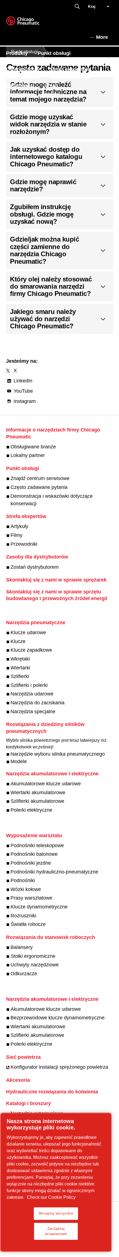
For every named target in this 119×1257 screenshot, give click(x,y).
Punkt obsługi (54, 53)
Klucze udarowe (28, 632)
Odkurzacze (24, 973)
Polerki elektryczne (31, 810)
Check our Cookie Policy (51, 1197)
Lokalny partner (28, 455)
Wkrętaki (20, 659)
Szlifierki (20, 676)
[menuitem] (22, 53)
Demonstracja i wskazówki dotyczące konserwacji (52, 499)
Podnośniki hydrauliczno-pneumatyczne (54, 872)
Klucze (18, 641)
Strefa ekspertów (70, 69)
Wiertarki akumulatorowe (38, 792)
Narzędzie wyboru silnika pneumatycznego (58, 754)
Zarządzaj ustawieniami (56, 1231)
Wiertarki (20, 668)
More (102, 37)
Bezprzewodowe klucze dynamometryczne (58, 1017)
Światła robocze (28, 924)
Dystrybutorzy (23, 69)
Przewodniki (24, 544)
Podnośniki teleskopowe (37, 845)
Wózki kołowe (26, 889)
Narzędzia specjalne (33, 711)
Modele (19, 761)
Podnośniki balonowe (34, 854)
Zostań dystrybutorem (35, 567)
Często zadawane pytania (39, 487)
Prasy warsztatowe (31, 898)
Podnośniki (23, 880)
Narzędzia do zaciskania (37, 702)
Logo (29, 22)
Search (77, 6)
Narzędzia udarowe (32, 694)
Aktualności (20, 85)
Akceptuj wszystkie (56, 1213)
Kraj (91, 6)
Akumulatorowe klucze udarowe (46, 783)
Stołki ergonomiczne (33, 956)
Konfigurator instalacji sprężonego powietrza (59, 1067)
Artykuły (19, 526)
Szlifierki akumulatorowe (37, 801)
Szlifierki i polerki (29, 685)
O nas (51, 85)
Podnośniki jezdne (31, 863)
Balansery (22, 947)
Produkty (17, 53)
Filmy (16, 535)
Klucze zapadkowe (31, 650)
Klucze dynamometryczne (39, 907)
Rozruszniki (23, 915)
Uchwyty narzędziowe (35, 964)
